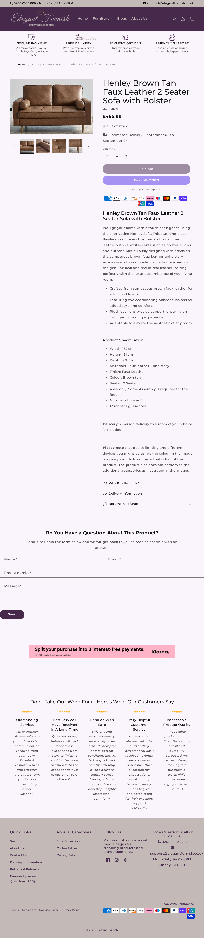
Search (15, 841)
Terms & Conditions (23, 909)
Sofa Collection (68, 841)
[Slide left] (14, 146)
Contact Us (18, 855)
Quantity (109, 148)
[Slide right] (88, 146)
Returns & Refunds (24, 869)
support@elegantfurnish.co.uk (170, 3)
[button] (102, 18)
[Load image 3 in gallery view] (59, 146)
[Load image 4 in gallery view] (75, 146)
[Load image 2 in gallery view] (43, 146)
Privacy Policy (70, 909)
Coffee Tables (67, 848)
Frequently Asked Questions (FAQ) (24, 878)
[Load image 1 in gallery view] (27, 146)
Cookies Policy (48, 909)
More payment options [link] (146, 189)
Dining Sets (66, 855)
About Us (17, 848)
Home (22, 64)
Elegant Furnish (107, 929)
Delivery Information (26, 862)
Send (12, 614)
